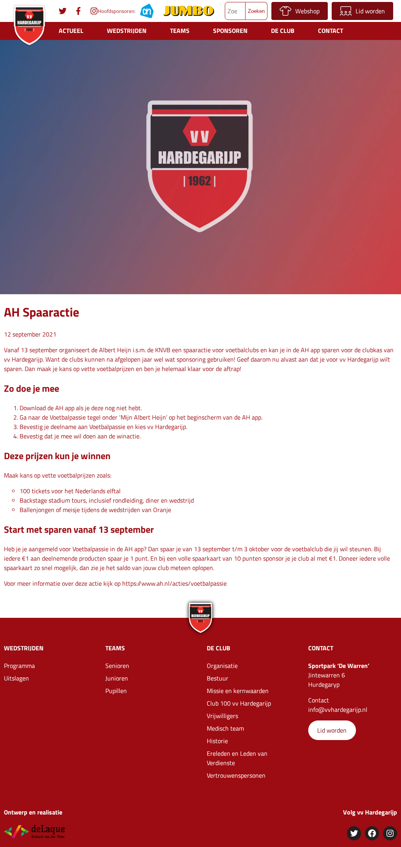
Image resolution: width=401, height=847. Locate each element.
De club (282, 30)
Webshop (307, 11)
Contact (330, 30)
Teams (180, 30)
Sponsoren (230, 30)
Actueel (71, 30)
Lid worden (370, 11)
